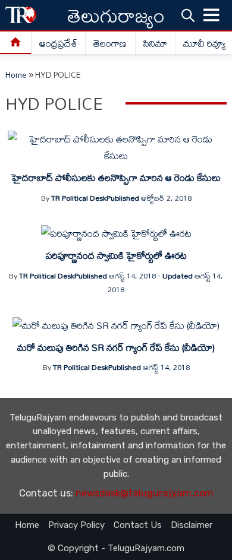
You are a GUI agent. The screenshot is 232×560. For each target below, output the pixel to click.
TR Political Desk (78, 197)
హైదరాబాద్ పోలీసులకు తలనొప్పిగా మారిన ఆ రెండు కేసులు (116, 177)
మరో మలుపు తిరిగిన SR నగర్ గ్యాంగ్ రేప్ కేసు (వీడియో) (116, 347)
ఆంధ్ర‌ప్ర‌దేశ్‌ (58, 43)
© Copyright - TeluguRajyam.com (116, 548)
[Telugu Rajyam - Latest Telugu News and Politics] (20, 15)
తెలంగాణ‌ (110, 43)
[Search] (187, 14)
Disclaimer (191, 525)
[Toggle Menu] (212, 15)
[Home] (16, 43)
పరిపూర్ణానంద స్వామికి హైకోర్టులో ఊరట (116, 255)
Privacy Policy (76, 525)
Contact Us (138, 525)
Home (16, 75)
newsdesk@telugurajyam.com (145, 493)
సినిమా (155, 43)
